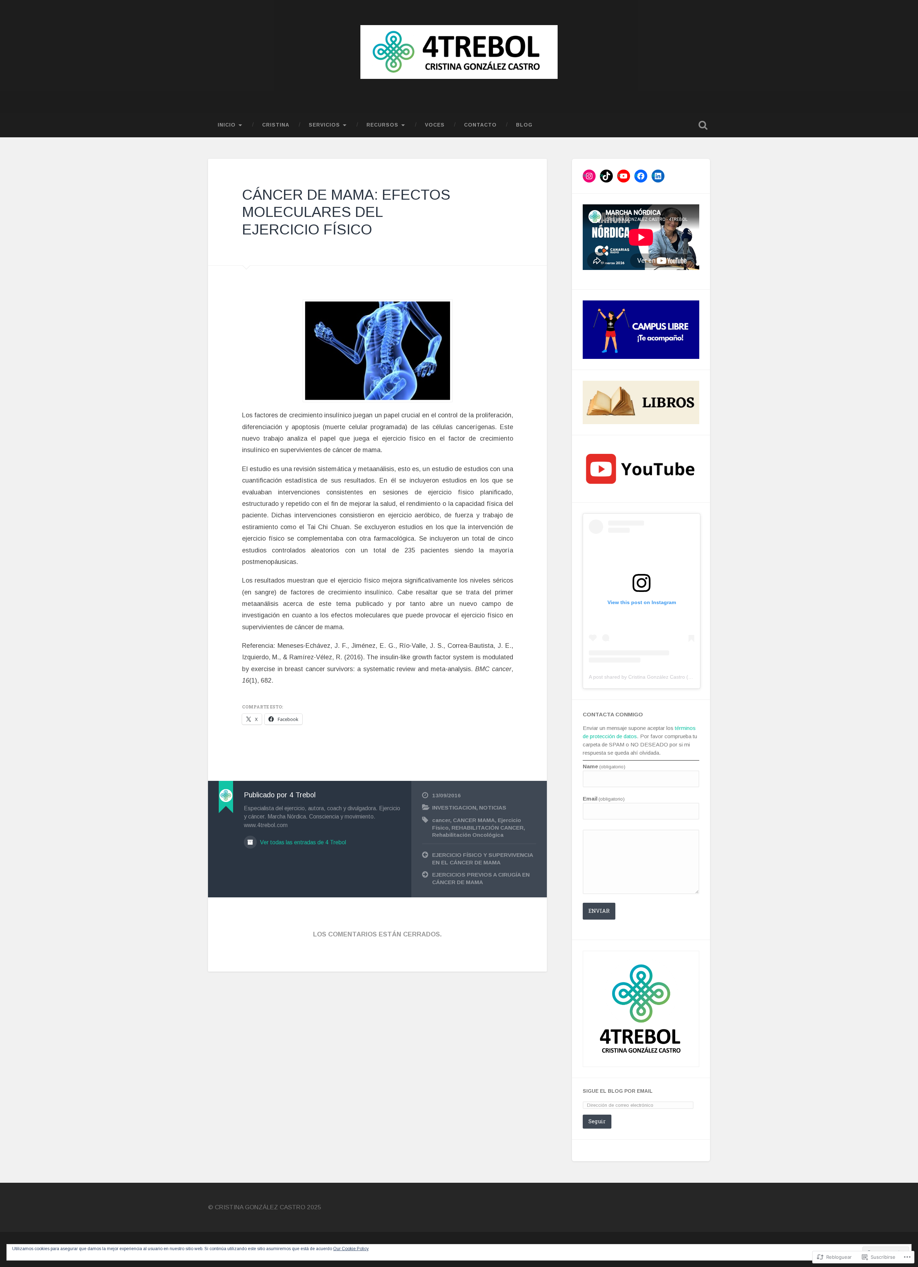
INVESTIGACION (454, 808)
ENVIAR (599, 910)
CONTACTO (480, 125)
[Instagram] (589, 176)
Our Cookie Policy (351, 1248)
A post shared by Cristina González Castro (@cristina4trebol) (658, 677)
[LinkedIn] (658, 176)
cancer (441, 820)
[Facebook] (640, 176)
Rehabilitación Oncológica (467, 835)
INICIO (227, 125)
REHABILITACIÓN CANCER (487, 828)
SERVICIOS (324, 125)
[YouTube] (623, 176)
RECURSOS (382, 125)
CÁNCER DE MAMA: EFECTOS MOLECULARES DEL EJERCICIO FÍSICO (346, 212)
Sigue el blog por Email (618, 1091)
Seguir (597, 1121)
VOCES (435, 125)
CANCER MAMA (474, 820)
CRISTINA (275, 125)
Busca (703, 125)
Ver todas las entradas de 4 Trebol (302, 842)
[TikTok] (606, 176)
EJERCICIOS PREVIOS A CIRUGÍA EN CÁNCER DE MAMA (481, 878)
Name (604, 766)
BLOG (524, 125)
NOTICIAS (492, 808)
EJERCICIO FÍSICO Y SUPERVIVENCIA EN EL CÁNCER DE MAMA (482, 858)
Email (604, 798)
